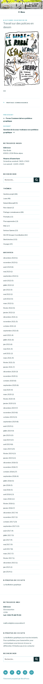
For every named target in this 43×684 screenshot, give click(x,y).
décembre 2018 (9, 463)
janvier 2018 (8, 508)
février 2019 (8, 454)
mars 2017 (7, 554)
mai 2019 (6, 440)
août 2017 (7, 531)
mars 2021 (7, 358)
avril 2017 (7, 549)
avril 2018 (7, 494)
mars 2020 (7, 394)
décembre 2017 (9, 513)
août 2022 (7, 281)
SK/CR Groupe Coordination (13, 235)
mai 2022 (6, 294)
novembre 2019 (9, 413)
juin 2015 (6, 567)
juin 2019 (6, 435)
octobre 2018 (8, 472)
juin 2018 (6, 485)
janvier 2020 (8, 403)
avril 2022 (7, 299)
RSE (5, 226)
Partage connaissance (17, 102)
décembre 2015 (9, 563)
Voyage (6, 244)
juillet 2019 (7, 431)
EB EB (24, 20)
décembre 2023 (9, 258)
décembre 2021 (9, 317)
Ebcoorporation (17, 3)
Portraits (6, 217)
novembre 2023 (9, 263)
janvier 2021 (7, 367)
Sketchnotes (8, 239)
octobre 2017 (8, 522)
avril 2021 (7, 354)
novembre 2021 (9, 322)
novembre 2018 (9, 467)
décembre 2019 (9, 408)
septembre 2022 (9, 276)
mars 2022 (7, 303)
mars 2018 (7, 499)
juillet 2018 (7, 481)
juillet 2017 (7, 535)
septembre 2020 (9, 385)
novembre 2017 (9, 517)
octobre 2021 (8, 326)
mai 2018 (6, 490)
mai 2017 (6, 545)
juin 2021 (6, 344)
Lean (5, 199)
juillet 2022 (7, 285)
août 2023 (7, 267)
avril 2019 (7, 444)
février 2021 (7, 363)
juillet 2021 (7, 340)
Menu (23, 12)
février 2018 (8, 504)
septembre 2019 (9, 422)
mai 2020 (6, 390)
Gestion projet (8, 194)
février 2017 (7, 558)
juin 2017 (6, 540)
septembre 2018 (9, 476)
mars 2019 (7, 449)
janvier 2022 (8, 313)
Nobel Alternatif (9, 203)
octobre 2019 (8, 417)
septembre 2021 (9, 331)
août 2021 (7, 335)
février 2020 (8, 399)
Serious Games (9, 230)
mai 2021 (6, 349)
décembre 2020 (9, 372)
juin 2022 (6, 290)
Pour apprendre (9, 221)
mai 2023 (6, 272)
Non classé (7, 208)
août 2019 (7, 426)
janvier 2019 (8, 458)
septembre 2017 (9, 526)
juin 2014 (6, 572)
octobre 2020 (8, 381)
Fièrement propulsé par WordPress (16, 679)
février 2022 (8, 308)
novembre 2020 (9, 376)
